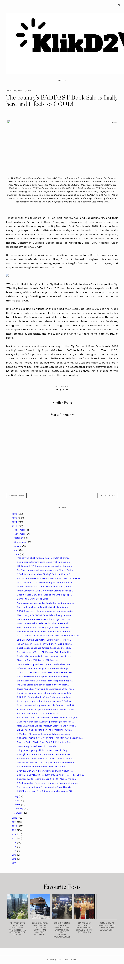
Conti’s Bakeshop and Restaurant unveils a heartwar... (44, 664)
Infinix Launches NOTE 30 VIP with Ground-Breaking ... (45, 591)
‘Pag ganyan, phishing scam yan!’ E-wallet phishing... (43, 558)
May (16, 796)
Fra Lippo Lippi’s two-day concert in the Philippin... (43, 685)
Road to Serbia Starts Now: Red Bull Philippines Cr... (44, 742)
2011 (14, 863)
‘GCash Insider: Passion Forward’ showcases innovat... (44, 644)
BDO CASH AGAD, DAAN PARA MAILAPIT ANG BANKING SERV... (50, 738)
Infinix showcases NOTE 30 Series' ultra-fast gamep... (45, 586)
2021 (14, 822)
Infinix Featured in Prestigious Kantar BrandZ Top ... (43, 668)
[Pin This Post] (63, 390)
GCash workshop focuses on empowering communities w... (47, 783)
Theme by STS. (70, 960)
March (17, 804)
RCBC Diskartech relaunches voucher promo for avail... (45, 611)
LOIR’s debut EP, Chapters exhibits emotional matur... (44, 566)
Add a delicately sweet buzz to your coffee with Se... (44, 631)
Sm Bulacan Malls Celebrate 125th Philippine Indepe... (45, 681)
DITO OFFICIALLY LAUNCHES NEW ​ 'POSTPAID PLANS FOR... (49, 635)
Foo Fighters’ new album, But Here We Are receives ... (45, 754)
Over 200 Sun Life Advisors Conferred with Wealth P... (45, 771)
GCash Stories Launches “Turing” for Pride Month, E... (44, 574)
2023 (15, 526)
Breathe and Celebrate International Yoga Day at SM (43, 619)
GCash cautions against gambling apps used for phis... (44, 648)
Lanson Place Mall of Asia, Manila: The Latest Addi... (43, 623)
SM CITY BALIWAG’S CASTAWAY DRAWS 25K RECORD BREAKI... (50, 578)
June (17, 554)
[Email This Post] (67, 390)
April (17, 800)
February (19, 808)
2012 (14, 859)
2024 (15, 522)
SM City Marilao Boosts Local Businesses (38, 713)
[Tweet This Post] (57, 390)
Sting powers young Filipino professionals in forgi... (43, 750)
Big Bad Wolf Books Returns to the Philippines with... (44, 730)
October (18, 538)
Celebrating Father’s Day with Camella (36, 746)
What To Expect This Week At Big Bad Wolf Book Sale (44, 582)
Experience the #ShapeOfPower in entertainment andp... (46, 709)
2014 (14, 850)
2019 (14, 830)
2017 (14, 838)
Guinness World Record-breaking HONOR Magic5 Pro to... (46, 779)
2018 (14, 834)
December (20, 530)
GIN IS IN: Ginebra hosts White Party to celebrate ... (44, 697)
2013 (14, 855)
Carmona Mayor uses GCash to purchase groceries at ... (45, 722)
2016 (14, 842)
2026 (15, 514)
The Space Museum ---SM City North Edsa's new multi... (46, 762)
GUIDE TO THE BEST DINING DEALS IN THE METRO (44, 672)
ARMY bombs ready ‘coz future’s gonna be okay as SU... (45, 791)
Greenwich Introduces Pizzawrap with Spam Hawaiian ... (46, 787)
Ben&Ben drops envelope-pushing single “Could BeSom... (46, 570)
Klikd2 (50, 960)
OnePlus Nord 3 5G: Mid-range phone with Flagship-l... (45, 595)
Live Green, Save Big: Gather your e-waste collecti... (44, 640)
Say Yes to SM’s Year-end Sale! (32, 599)
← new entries (16, 495)
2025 (15, 518)
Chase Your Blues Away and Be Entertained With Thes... (45, 689)
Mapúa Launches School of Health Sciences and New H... (46, 726)
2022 (15, 818)
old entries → (107, 495)
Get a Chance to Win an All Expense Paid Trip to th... (44, 652)
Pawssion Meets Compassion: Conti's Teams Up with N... (46, 705)
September (20, 542)
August (18, 546)
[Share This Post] (60, 390)
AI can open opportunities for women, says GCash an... (45, 701)
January (18, 813)
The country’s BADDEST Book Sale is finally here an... (45, 615)
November (20, 534)
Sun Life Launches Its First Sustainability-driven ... (43, 607)
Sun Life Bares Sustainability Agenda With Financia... (44, 627)
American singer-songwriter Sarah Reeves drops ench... (45, 603)
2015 (14, 846)
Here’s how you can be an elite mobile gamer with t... (44, 693)
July (16, 550)
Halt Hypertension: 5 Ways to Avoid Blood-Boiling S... (44, 676)
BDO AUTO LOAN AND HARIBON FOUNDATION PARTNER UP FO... (51, 775)
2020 (15, 826)
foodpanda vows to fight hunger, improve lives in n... (44, 656)
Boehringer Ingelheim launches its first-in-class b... (43, 562)
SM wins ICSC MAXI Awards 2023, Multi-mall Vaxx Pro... (45, 758)
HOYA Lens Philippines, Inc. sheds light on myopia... (43, 734)
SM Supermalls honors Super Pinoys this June (41, 766)
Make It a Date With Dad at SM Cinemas (37, 660)
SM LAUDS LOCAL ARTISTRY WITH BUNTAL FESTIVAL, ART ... (49, 717)
